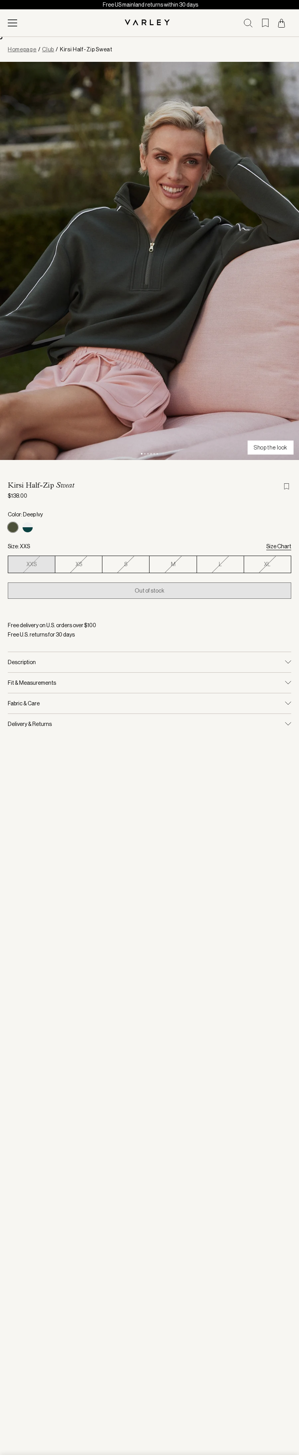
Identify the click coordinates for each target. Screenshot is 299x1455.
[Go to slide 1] (141, 454)
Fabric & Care (24, 703)
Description (22, 662)
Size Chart (278, 546)
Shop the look (270, 447)
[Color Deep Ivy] (13, 527)
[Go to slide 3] (148, 454)
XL (267, 564)
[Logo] (149, 22)
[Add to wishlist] (287, 486)
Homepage (22, 49)
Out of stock (149, 591)
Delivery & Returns (30, 724)
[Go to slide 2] (145, 454)
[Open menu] (12, 23)
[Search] (248, 23)
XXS (31, 564)
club (48, 49)
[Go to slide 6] (157, 454)
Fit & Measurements (32, 683)
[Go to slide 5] (154, 454)
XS (79, 564)
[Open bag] (281, 23)
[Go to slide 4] (151, 454)
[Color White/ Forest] (28, 527)
